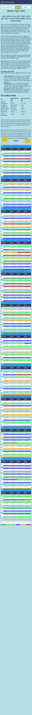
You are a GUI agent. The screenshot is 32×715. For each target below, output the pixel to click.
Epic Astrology (7, 2)
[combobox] (8, 7)
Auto (18, 7)
